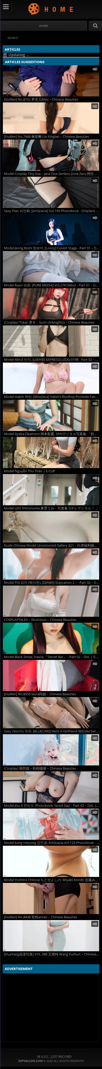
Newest (13, 38)
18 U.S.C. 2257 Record (53, 1056)
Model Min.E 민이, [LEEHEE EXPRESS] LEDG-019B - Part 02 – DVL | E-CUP (51, 359)
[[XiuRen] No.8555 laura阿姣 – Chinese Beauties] (51, 675)
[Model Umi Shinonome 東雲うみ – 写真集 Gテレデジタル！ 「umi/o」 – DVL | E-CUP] (51, 489)
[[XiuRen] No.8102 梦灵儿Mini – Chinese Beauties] (51, 80)
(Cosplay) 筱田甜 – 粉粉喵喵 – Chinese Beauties (40, 768)
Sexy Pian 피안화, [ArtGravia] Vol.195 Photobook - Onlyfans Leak (51, 211)
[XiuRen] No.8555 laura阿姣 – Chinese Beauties (40, 694)
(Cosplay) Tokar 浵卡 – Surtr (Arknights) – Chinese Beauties (49, 322)
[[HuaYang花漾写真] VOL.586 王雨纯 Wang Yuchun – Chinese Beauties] (51, 935)
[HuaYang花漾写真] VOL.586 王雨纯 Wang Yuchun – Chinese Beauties (51, 954)
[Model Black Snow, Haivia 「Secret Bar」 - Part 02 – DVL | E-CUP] (51, 638)
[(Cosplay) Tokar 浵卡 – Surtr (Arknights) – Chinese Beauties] (51, 303)
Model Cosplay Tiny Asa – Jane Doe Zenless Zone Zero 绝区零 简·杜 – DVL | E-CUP (51, 174)
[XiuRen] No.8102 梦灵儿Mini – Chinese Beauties (41, 99)
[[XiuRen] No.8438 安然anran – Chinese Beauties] (51, 898)
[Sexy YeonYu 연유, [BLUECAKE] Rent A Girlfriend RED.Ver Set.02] (51, 712)
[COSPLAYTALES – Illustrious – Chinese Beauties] (51, 601)
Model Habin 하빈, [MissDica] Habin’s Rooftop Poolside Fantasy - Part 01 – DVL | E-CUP (51, 397)
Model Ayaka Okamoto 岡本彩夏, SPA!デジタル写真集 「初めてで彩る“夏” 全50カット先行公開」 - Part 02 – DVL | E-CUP (51, 434)
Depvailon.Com (51, 9)
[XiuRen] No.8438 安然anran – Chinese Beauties (40, 917)
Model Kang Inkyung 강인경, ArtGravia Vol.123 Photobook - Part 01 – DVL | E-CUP (51, 843)
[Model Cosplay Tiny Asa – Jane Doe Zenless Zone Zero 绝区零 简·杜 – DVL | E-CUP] (51, 155)
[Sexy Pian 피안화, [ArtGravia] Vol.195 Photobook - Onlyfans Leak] (51, 192)
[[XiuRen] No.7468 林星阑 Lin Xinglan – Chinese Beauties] (51, 118)
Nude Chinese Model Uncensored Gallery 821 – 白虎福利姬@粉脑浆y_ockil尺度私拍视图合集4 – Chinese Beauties (51, 545)
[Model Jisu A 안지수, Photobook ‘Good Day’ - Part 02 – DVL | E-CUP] (51, 787)
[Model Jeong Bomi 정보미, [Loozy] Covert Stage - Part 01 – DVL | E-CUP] (51, 229)
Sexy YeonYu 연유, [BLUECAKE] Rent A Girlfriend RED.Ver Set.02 (51, 731)
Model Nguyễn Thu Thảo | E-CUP (29, 471)
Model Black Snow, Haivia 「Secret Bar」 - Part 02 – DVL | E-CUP (51, 657)
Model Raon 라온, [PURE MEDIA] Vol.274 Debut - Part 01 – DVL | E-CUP (51, 285)
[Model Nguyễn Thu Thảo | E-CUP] (51, 452)
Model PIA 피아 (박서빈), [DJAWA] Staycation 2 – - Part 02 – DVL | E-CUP (51, 582)
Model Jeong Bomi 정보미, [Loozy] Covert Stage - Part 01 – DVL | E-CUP (51, 248)
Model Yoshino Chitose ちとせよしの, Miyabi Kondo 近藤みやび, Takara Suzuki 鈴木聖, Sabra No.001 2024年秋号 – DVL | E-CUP (51, 880)
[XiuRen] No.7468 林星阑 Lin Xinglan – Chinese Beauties (46, 136)
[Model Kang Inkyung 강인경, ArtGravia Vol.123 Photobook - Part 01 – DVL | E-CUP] (51, 824)
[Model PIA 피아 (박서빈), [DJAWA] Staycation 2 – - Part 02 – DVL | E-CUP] (51, 564)
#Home (43, 26)
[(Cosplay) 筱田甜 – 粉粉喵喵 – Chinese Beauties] (51, 749)
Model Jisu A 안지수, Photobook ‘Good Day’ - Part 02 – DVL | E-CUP (51, 805)
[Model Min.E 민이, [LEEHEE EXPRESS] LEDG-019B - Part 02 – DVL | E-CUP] (51, 341)
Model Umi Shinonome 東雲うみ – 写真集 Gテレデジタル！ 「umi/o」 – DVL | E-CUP (51, 508)
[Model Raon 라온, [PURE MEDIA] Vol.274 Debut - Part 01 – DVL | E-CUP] (51, 266)
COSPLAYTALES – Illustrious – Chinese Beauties (40, 620)
